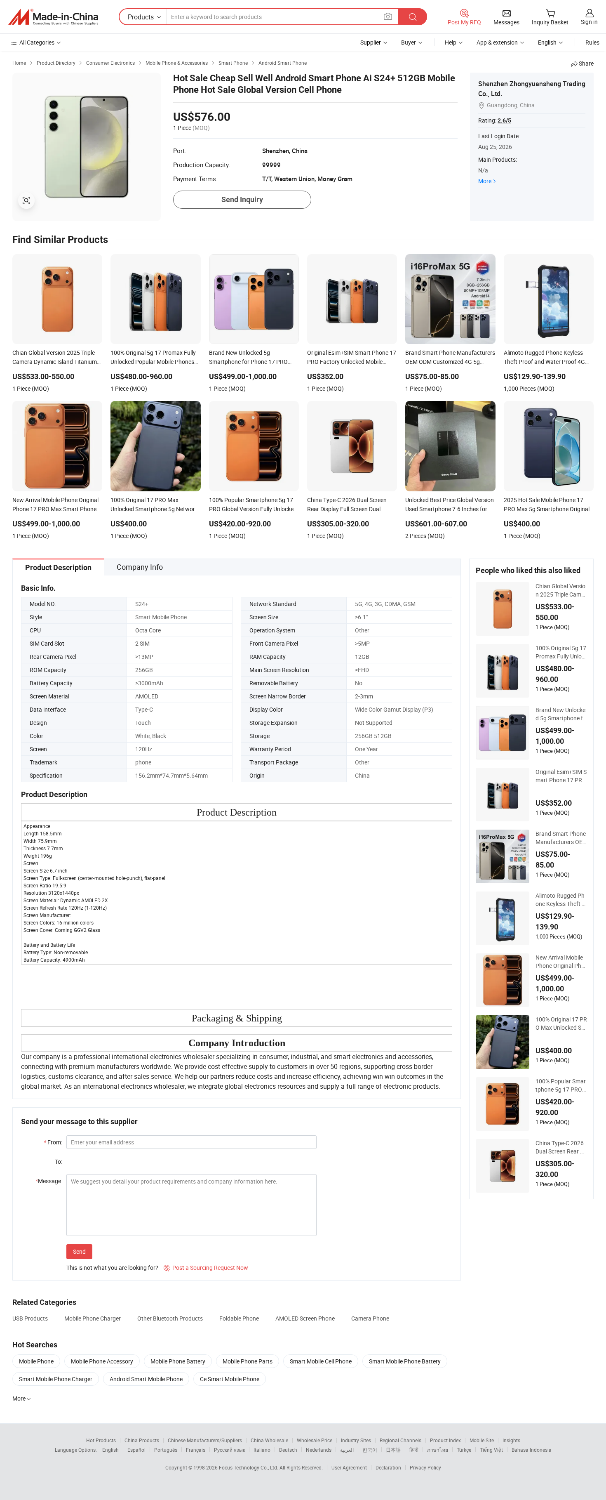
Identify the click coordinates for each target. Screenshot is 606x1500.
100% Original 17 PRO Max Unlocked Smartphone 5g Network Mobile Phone (561, 1023)
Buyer (408, 42)
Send (79, 1251)
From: (53, 1142)
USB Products (30, 1318)
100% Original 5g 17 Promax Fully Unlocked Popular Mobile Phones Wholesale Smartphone (561, 652)
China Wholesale (269, 1440)
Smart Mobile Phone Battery (405, 1361)
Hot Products (101, 1440)
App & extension (497, 42)
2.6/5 (504, 120)
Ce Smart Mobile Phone (229, 1379)
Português (165, 1449)
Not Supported (373, 722)
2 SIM (142, 643)
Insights (511, 1440)
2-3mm (364, 696)
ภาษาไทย (437, 1449)
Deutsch (288, 1449)
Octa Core (148, 630)
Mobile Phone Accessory (102, 1361)
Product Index (445, 1440)
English (110, 1449)
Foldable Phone (239, 1318)
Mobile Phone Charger (92, 1318)
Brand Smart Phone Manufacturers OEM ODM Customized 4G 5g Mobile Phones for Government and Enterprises (561, 838)
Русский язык (229, 1449)
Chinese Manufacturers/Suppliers (205, 1440)
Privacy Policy (425, 1467)
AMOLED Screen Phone (305, 1318)
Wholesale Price (314, 1440)
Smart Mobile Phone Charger (55, 1379)
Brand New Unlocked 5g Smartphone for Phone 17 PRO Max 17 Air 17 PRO (561, 714)
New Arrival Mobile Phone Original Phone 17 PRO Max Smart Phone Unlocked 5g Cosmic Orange (560, 961)
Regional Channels (400, 1440)
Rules (592, 42)
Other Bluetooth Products (170, 1318)
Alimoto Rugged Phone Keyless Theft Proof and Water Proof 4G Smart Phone (560, 900)
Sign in (589, 22)
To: (58, 1161)
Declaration (388, 1467)
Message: (48, 1181)
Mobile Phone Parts (247, 1361)
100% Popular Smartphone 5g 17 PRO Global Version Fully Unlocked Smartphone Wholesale (561, 1085)
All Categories (36, 42)
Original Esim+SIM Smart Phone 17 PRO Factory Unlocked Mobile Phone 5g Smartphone (561, 776)
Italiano (262, 1449)
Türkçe (464, 1449)
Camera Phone (370, 1318)
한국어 (369, 1449)
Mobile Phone (36, 1361)
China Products (141, 1440)
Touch (143, 722)
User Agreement (349, 1467)
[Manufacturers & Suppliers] (53, 17)
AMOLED (146, 696)
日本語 (393, 1449)
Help (450, 42)
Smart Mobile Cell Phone (321, 1361)
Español (136, 1449)
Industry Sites (356, 1440)
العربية (347, 1449)
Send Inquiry (242, 199)
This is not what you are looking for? (112, 1267)
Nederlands (318, 1449)
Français (195, 1449)
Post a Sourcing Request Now (206, 1267)
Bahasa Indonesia (532, 1449)
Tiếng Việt (491, 1449)
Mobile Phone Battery (177, 1361)
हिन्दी (413, 1449)
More (484, 181)
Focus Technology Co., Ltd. (249, 1467)
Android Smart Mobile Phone (146, 1379)
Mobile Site (482, 1440)
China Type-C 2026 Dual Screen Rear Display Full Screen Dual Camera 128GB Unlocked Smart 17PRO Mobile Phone (561, 1147)
